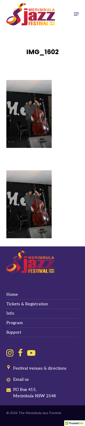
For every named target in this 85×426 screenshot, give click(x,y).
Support (13, 332)
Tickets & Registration (27, 304)
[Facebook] (20, 353)
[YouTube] (31, 353)
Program (14, 322)
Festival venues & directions (39, 368)
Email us (21, 379)
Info (10, 313)
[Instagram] (9, 353)
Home (12, 294)
